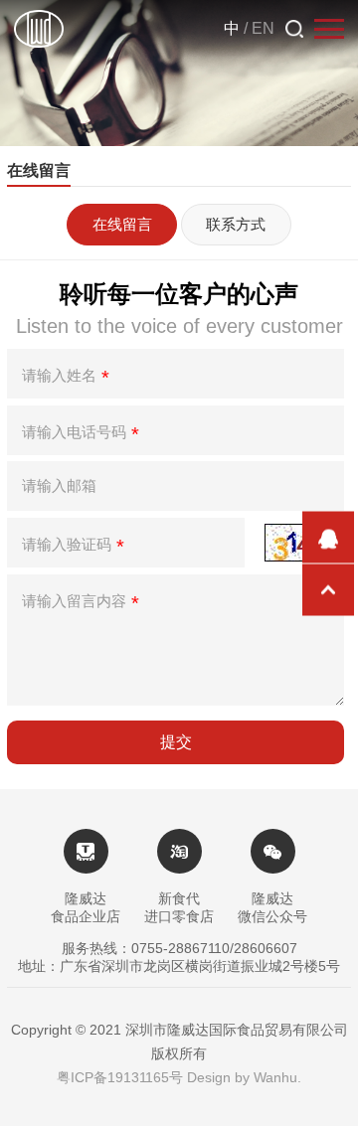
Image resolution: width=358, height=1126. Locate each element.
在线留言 (122, 224)
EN (263, 28)
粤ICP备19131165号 (120, 1077)
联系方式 (236, 224)
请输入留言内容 (80, 603)
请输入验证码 (73, 547)
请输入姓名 (65, 378)
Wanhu (275, 1077)
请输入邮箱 (59, 485)
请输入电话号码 (80, 434)
